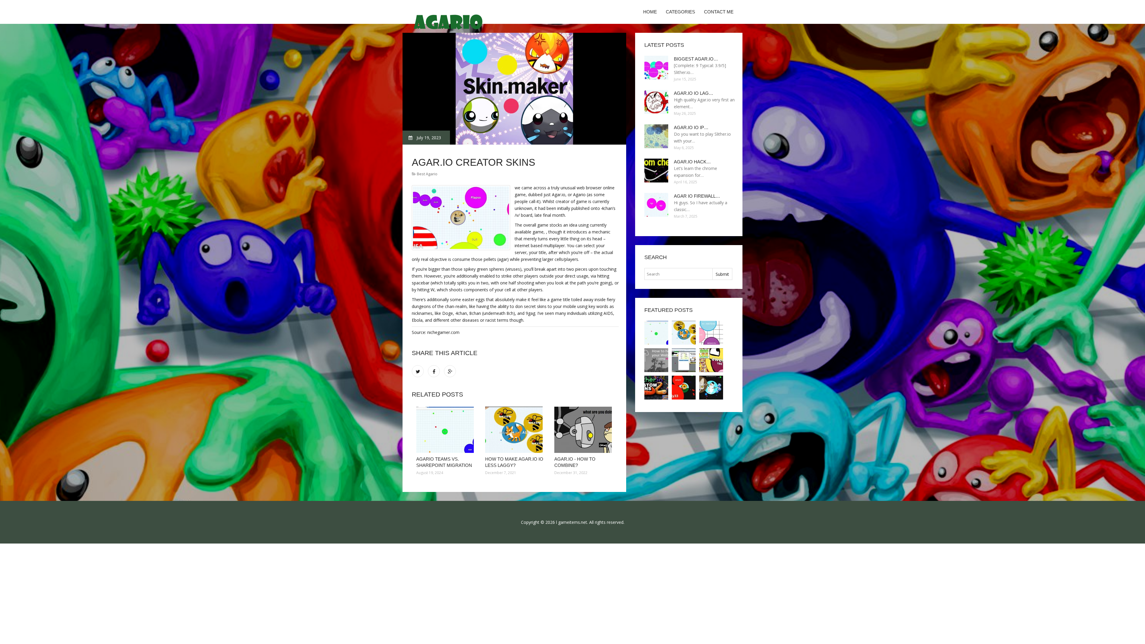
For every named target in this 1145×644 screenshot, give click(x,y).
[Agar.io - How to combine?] (584, 430)
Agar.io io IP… (691, 127)
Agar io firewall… (697, 196)
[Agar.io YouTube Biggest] (711, 360)
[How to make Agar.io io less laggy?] (515, 430)
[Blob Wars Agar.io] (684, 388)
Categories (680, 11)
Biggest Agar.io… (696, 58)
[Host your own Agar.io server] (656, 360)
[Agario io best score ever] (684, 360)
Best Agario (427, 174)
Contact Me (719, 11)
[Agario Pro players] (711, 388)
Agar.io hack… (692, 161)
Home (650, 11)
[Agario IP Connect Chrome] (656, 388)
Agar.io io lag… (693, 93)
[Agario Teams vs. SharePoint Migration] (446, 430)
